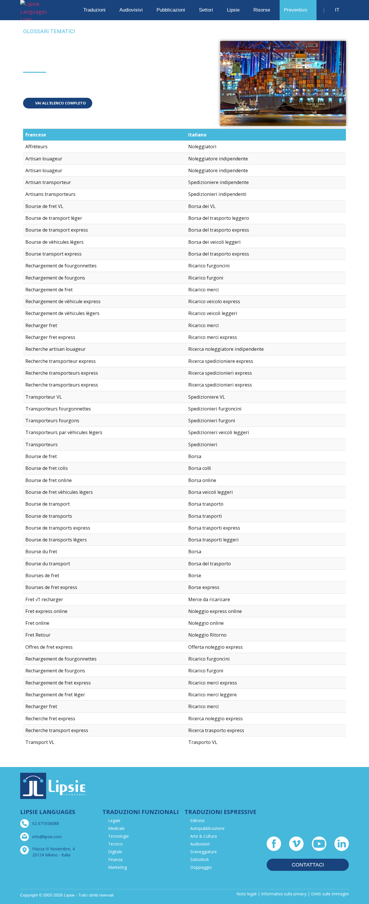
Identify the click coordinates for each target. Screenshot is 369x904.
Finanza (115, 859)
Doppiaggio (201, 867)
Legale (114, 820)
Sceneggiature (203, 851)
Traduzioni (94, 10)
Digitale (115, 851)
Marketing (117, 867)
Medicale (116, 828)
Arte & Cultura (203, 836)
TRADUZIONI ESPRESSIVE (220, 812)
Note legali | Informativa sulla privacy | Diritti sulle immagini (292, 894)
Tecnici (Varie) (46, 82)
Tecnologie (118, 836)
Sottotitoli (199, 859)
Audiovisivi (200, 844)
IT (337, 10)
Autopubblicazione (207, 828)
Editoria (197, 820)
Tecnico (115, 844)
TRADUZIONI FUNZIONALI (140, 812)
